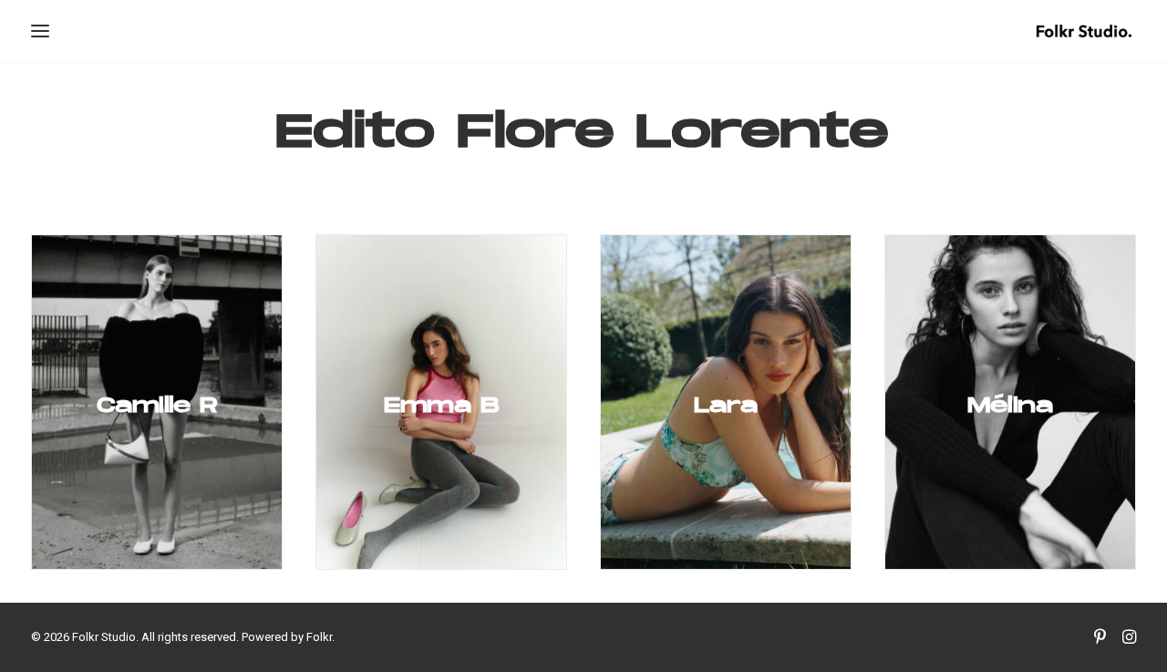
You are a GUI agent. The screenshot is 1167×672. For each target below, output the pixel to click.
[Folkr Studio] (1083, 31)
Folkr (319, 637)
